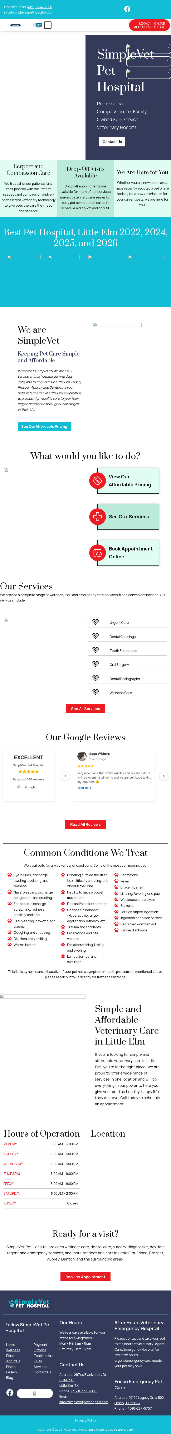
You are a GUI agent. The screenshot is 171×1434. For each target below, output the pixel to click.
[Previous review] (65, 776)
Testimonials (43, 1355)
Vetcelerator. (124, 1430)
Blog (9, 1377)
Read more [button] (84, 787)
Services (40, 1366)
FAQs (38, 1361)
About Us (13, 1361)
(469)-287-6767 (139, 1408)
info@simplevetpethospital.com (28, 12)
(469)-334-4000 (39, 7)
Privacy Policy (85, 1420)
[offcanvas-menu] (48, 25)
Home (10, 1344)
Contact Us (42, 1372)
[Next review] (163, 776)
